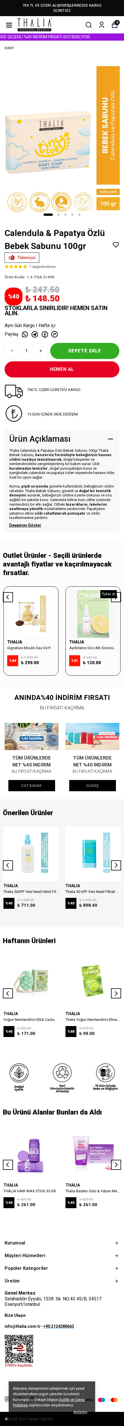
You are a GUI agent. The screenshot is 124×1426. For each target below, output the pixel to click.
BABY (9, 48)
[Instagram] (7, 1399)
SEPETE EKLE (84, 351)
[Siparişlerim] (101, 25)
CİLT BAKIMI (31, 785)
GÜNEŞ (92, 785)
